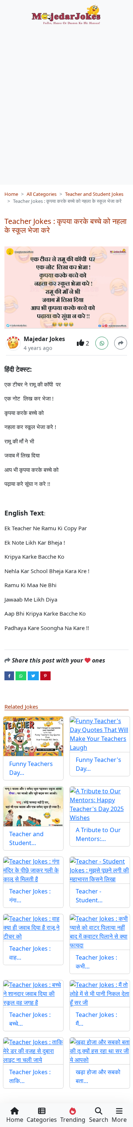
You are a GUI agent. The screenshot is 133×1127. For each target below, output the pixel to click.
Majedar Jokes (44, 339)
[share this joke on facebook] (9, 675)
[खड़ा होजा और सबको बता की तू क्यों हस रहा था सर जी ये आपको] (100, 1051)
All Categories (42, 194)
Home (11, 194)
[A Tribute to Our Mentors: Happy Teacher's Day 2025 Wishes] (100, 804)
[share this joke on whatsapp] (21, 675)
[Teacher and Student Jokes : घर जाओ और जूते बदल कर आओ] (33, 806)
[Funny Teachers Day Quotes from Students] (33, 736)
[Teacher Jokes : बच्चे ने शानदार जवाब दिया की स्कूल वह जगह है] (33, 993)
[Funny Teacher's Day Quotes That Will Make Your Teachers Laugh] (100, 734)
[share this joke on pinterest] (45, 675)
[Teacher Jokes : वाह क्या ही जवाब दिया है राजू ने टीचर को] (33, 927)
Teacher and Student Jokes (94, 194)
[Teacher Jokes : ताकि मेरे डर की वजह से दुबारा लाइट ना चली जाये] (33, 1051)
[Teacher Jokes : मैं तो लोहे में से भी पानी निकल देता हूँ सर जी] (100, 993)
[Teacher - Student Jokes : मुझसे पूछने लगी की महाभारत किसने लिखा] (100, 870)
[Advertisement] (66, 101)
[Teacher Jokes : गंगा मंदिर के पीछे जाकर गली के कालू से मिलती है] (33, 870)
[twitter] (33, 675)
